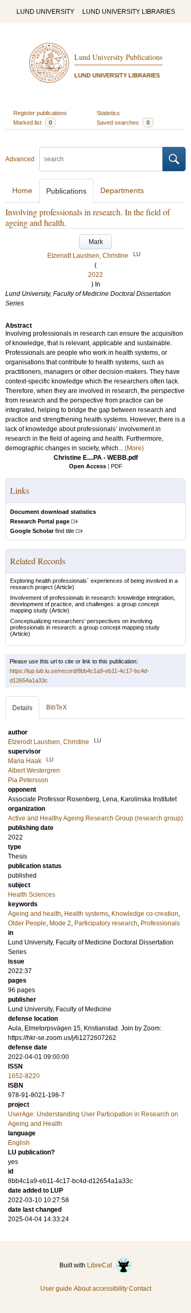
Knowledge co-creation (144, 913)
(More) (134, 448)
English (19, 1142)
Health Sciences (31, 894)
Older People (27, 923)
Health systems (86, 913)
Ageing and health (34, 913)
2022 (95, 274)
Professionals (160, 923)
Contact (140, 1288)
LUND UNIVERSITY (45, 11)
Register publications (40, 113)
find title (42, 531)
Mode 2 (60, 923)
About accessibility (100, 1288)
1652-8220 (24, 1076)
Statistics (108, 113)
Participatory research (105, 923)
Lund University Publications (118, 57)
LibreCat (101, 1265)
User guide (56, 1288)
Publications (66, 191)
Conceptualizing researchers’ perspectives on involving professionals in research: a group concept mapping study (85, 624)
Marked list (32, 122)
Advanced (19, 159)
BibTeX (56, 707)
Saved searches (123, 122)
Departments (122, 190)
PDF (117, 466)
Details (22, 708)
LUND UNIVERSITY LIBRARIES (128, 11)
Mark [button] (96, 242)
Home (22, 190)
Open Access (87, 466)
